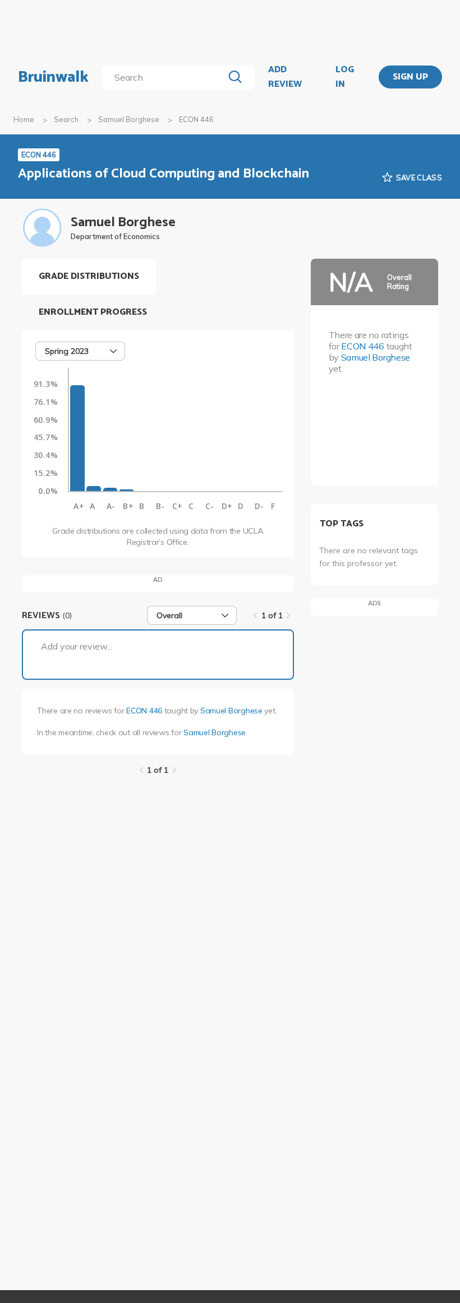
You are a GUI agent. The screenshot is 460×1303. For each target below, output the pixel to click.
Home (23, 119)
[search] (164, 77)
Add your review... (76, 646)
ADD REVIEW (285, 77)
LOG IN (344, 77)
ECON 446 (144, 711)
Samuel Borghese (128, 119)
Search (66, 119)
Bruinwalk (53, 77)
